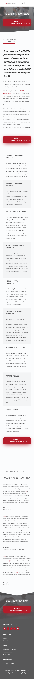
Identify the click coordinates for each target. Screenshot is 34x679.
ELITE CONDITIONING (21, 670)
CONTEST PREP (7, 654)
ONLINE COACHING (8, 652)
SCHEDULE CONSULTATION (16, 22)
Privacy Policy (22, 673)
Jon (26, 491)
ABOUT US (6, 638)
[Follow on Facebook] (8, 628)
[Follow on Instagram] (4, 628)
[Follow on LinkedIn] (18, 628)
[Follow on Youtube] (14, 628)
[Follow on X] (11, 628)
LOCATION (6, 640)
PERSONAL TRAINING (9, 649)
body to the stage (12, 561)
